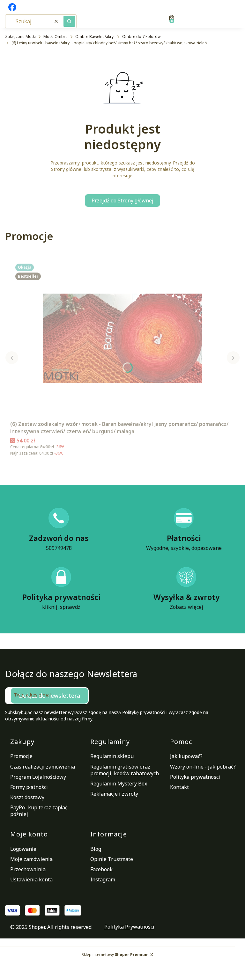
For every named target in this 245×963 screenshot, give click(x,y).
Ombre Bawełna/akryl (95, 36)
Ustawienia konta (31, 879)
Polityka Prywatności (129, 926)
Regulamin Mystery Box (118, 783)
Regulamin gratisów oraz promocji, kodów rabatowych (124, 770)
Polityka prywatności (195, 776)
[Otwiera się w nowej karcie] (12, 7)
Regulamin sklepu (112, 756)
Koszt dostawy (27, 797)
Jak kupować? (186, 756)
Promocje (21, 756)
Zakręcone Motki (20, 36)
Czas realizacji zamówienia (42, 766)
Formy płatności (29, 787)
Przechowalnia (28, 869)
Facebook (101, 869)
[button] (69, 21)
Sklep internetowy (115, 954)
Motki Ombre (55, 36)
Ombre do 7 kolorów (141, 36)
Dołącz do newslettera (49, 695)
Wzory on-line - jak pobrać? (203, 766)
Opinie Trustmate (111, 859)
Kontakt (179, 787)
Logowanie (23, 848)
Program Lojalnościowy (38, 776)
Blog (95, 848)
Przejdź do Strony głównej (122, 200)
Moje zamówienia (31, 859)
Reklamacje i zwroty (114, 793)
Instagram (102, 879)
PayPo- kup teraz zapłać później (39, 811)
